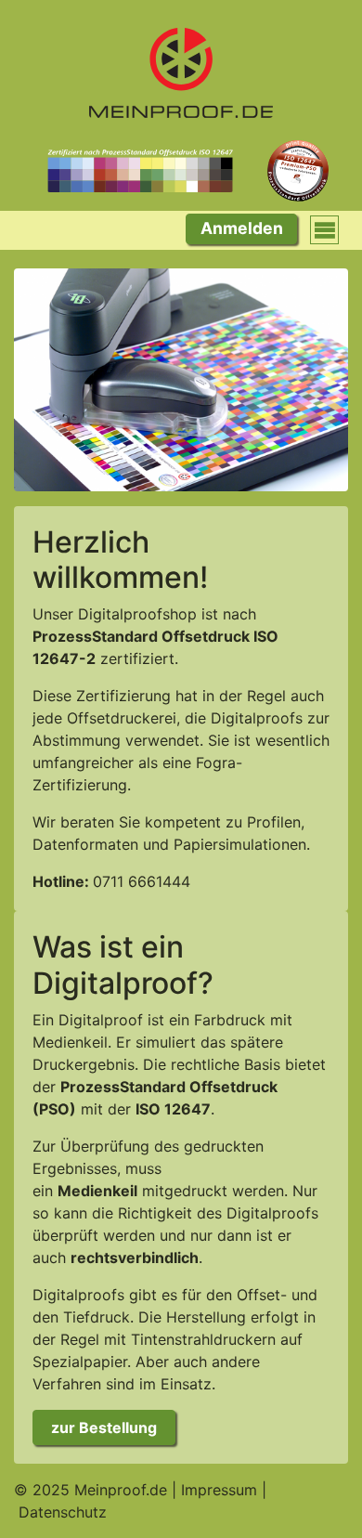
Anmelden (241, 228)
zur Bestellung (104, 1427)
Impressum (219, 1489)
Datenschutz (63, 1512)
